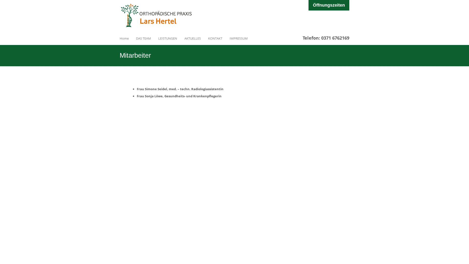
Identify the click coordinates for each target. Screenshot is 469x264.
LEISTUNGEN (167, 38)
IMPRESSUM (239, 38)
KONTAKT (215, 38)
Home (124, 38)
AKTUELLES (192, 38)
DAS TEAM (143, 38)
